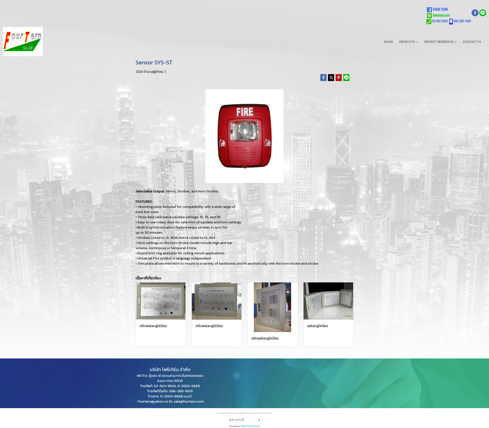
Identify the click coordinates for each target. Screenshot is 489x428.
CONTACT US (472, 41)
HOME (388, 41)
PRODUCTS (407, 41)
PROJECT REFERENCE (439, 41)
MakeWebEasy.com (250, 426)
